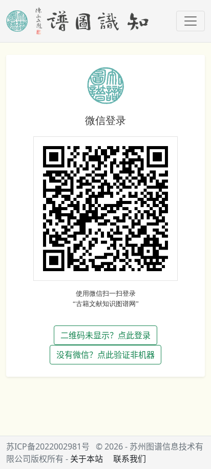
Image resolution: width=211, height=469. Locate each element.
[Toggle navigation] (190, 21)
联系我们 (129, 458)
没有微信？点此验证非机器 (105, 354)
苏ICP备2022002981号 (48, 446)
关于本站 (86, 458)
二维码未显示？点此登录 (105, 335)
